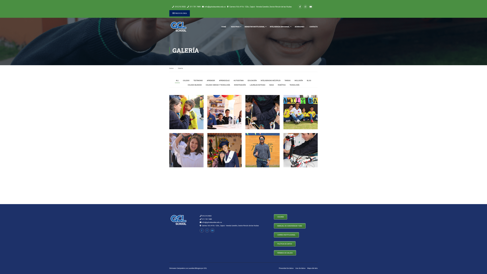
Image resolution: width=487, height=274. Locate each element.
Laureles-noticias (257, 85)
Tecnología (294, 85)
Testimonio (198, 80)
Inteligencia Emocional (280, 27)
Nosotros (235, 27)
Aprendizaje (224, 80)
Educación (252, 80)
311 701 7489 (195, 7)
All (177, 80)
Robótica (282, 85)
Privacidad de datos (286, 268)
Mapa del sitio (312, 268)
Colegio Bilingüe (195, 85)
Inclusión (299, 80)
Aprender (211, 80)
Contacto (313, 27)
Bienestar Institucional (255, 27)
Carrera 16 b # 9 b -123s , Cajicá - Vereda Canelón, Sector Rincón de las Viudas (260, 7)
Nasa (271, 85)
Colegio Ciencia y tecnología (218, 85)
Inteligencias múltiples (271, 80)
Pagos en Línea (181, 13)
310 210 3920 (180, 7)
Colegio (186, 80)
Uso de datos (300, 268)
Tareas (288, 80)
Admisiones (299, 27)
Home (223, 27)
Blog (309, 80)
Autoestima (239, 80)
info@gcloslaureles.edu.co (215, 7)
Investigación (240, 85)
